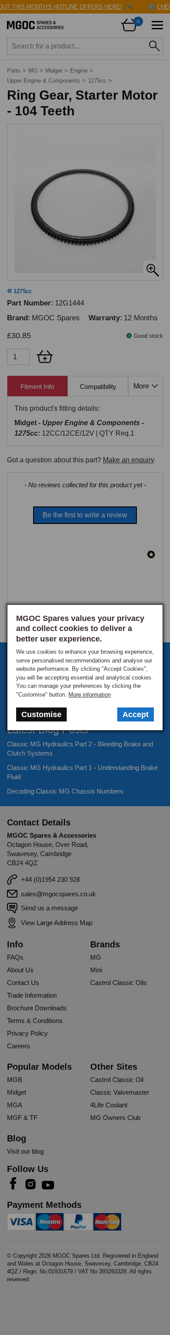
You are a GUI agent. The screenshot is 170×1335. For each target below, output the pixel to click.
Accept (135, 714)
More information (89, 694)
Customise (41, 714)
